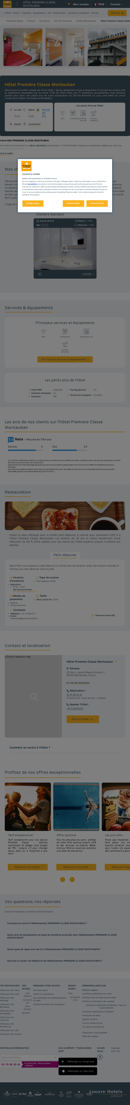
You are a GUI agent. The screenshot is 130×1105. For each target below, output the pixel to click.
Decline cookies (73, 203)
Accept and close (97, 203)
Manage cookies (32, 203)
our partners (32, 184)
